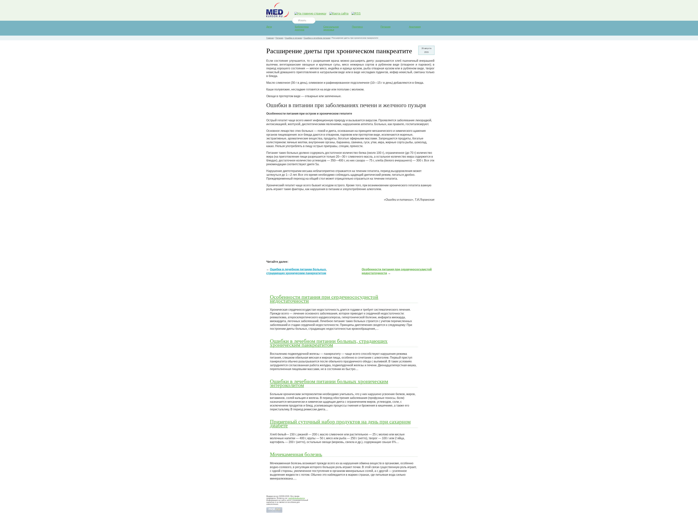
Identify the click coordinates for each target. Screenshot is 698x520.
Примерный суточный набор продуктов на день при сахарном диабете (340, 423)
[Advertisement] (350, 229)
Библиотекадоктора (302, 28)
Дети (269, 26)
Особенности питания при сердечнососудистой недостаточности (324, 298)
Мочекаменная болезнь (296, 454)
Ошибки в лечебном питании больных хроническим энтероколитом (329, 383)
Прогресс (357, 26)
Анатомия (415, 26)
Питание (385, 26)
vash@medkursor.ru (296, 498)
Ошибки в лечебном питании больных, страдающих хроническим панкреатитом (329, 342)
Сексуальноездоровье (331, 28)
